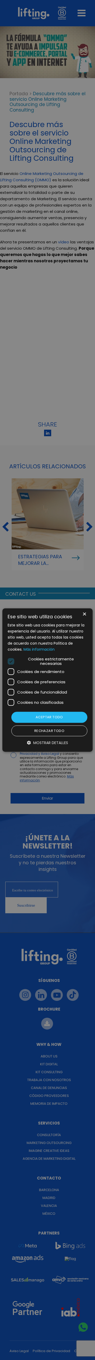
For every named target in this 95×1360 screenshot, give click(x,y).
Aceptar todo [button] (49, 717)
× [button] (84, 614)
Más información (39, 649)
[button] (47, 742)
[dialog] (47, 680)
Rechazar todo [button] (49, 730)
